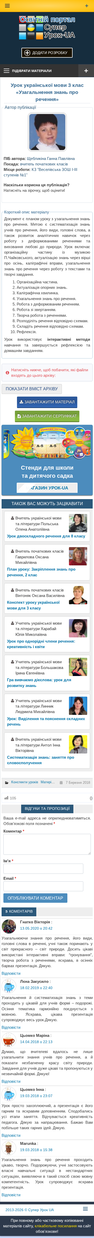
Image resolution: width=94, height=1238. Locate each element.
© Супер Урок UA (29, 1210)
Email (9, 878)
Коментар (13, 831)
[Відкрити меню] (86, 70)
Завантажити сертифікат (49, 416)
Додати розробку (49, 53)
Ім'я (8, 861)
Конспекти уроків (24, 782)
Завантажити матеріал (49, 402)
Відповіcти (11, 973)
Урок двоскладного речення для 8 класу (46, 536)
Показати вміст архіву (32, 389)
